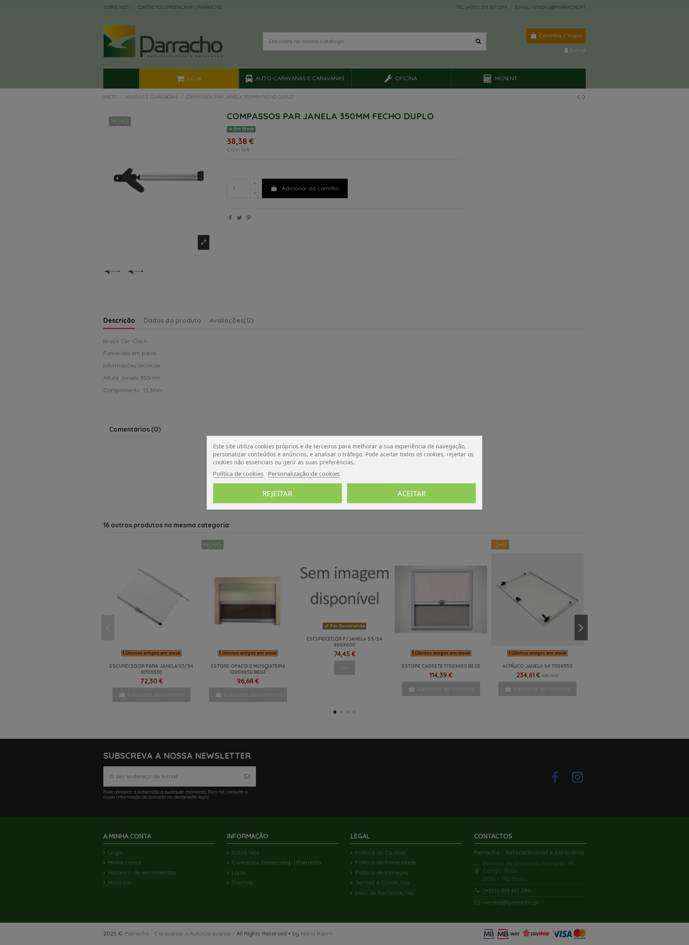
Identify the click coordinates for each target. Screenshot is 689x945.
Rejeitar (277, 493)
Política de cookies (238, 473)
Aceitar (412, 493)
